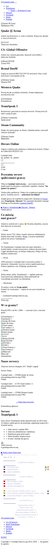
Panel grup (17, 453)
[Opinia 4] (8, 298)
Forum (45, 199)
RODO (4, 537)
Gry (7, 6)
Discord (9, 13)
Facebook (9, 15)
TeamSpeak (10, 8)
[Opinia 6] (12, 298)
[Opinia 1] (2, 298)
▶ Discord (23, 207)
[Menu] (16, 2)
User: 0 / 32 (8, 457)
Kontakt (9, 19)
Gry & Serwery (12, 522)
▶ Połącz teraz (7, 453)
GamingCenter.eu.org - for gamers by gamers (21, 455)
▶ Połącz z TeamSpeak (10, 207)
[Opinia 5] (10, 298)
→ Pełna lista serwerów (25, 402)
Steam (8, 17)
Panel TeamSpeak (13, 524)
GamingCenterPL (26, 203)
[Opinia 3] (6, 298)
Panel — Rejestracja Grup (21, 10)
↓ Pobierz (31, 207)
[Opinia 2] (4, 298)
